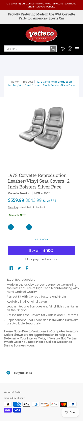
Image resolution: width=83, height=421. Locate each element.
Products (27, 81)
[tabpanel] (41, 313)
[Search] (53, 49)
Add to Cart (41, 239)
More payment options (41, 259)
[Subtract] (11, 227)
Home (15, 81)
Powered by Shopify (14, 398)
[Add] (29, 227)
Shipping (13, 207)
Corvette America (19, 193)
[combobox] (27, 49)
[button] (62, 49)
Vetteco (8, 392)
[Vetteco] (41, 34)
